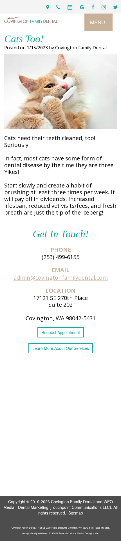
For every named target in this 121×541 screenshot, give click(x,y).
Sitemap (75, 513)
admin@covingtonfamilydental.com (61, 277)
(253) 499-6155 (60, 257)
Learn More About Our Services (60, 348)
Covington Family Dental (73, 501)
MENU (97, 22)
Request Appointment (60, 332)
